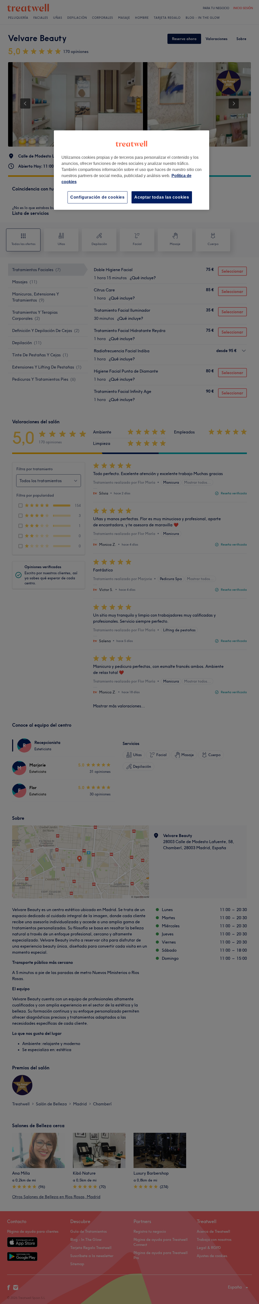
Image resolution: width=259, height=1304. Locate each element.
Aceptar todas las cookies (161, 197)
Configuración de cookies (97, 197)
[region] (131, 170)
